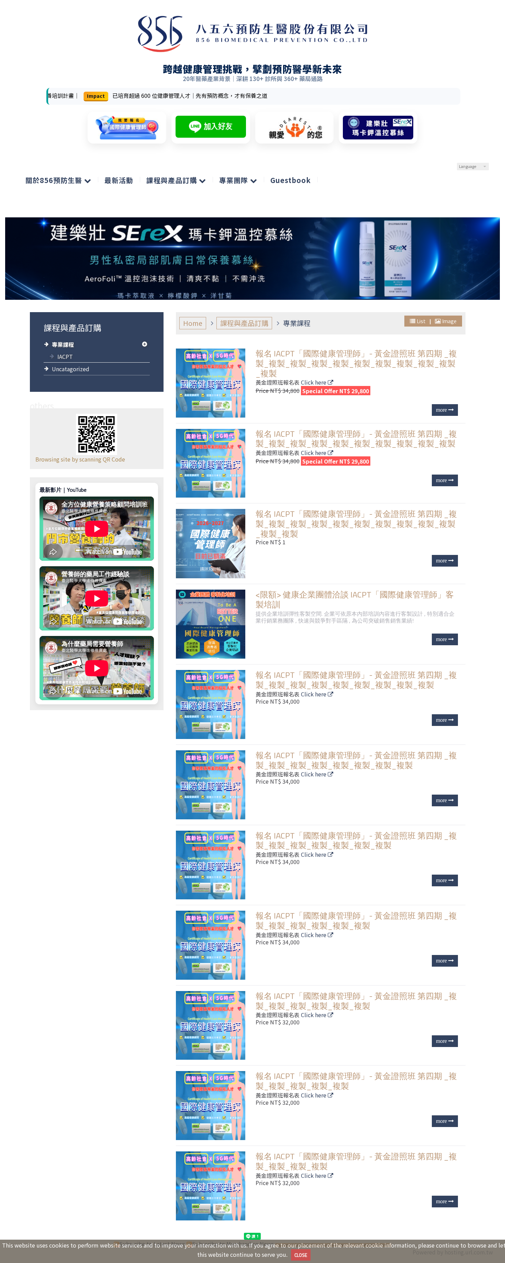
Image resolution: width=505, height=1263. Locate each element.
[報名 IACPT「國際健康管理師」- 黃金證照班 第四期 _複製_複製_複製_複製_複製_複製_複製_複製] (212, 784)
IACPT (65, 356)
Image (449, 321)
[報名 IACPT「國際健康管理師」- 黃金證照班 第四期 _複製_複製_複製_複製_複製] (212, 1105)
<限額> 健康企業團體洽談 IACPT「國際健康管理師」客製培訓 (355, 599)
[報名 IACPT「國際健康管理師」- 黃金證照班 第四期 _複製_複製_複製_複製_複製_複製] (212, 945)
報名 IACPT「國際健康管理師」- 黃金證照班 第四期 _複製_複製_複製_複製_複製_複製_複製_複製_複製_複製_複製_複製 (356, 524)
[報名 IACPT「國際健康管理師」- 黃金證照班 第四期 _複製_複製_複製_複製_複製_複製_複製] (212, 865)
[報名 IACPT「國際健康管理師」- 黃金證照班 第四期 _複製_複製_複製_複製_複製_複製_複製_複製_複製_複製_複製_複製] (212, 543)
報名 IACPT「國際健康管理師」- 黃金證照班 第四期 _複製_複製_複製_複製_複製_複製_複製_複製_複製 (356, 680)
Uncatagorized (70, 369)
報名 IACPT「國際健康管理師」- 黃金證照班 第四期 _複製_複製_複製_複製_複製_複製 (356, 920)
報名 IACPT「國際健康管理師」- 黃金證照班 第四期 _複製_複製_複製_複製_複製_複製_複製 (356, 840)
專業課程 (63, 344)
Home (192, 323)
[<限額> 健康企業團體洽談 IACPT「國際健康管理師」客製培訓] (212, 624)
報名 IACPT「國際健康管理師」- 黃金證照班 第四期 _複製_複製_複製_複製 (356, 1161)
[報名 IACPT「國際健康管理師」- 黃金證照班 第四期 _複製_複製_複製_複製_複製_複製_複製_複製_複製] (212, 704)
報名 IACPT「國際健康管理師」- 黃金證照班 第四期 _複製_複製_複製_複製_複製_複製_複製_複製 (356, 760)
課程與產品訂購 (244, 323)
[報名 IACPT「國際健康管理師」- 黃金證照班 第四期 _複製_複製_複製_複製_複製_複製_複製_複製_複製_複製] (212, 463)
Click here (314, 382)
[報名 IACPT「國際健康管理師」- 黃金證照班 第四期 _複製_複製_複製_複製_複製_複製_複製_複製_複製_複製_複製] (212, 383)
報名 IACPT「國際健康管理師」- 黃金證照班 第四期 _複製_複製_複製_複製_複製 (356, 1081)
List (421, 321)
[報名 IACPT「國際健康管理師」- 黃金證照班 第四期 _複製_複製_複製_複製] (212, 1185)
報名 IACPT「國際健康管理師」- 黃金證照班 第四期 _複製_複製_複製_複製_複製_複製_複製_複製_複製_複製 (356, 439)
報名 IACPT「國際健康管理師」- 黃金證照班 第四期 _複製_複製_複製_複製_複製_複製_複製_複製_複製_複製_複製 (356, 363)
